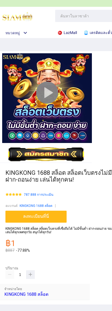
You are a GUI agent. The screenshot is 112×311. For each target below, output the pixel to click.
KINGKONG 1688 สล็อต (36, 206)
